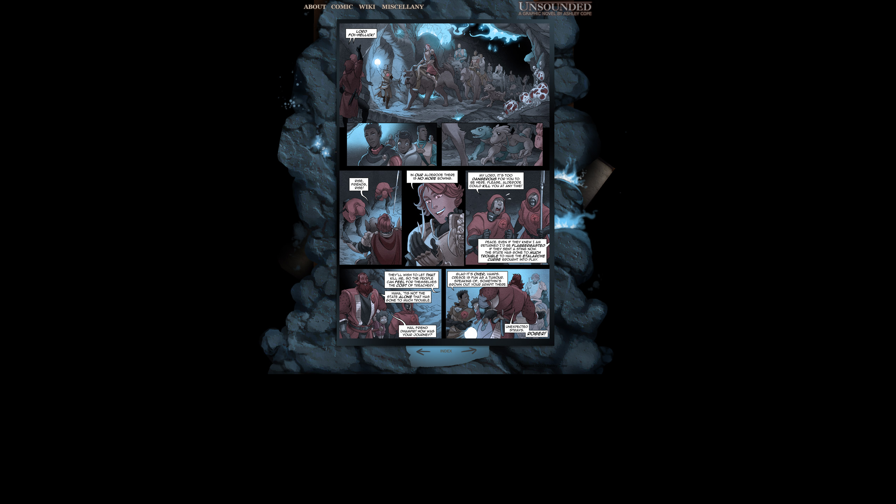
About (315, 7)
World (367, 7)
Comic (342, 7)
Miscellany (403, 7)
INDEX (446, 351)
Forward (471, 351)
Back (421, 351)
